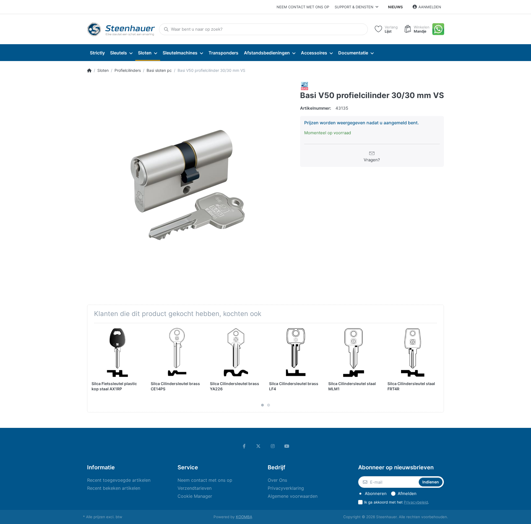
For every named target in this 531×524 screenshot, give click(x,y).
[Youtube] (287, 446)
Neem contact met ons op (303, 7)
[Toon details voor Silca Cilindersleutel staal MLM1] (353, 352)
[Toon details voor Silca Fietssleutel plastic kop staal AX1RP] (117, 352)
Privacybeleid (416, 502)
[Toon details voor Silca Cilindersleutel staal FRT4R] (412, 352)
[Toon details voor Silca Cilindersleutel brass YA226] (235, 352)
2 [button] (268, 405)
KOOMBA (244, 517)
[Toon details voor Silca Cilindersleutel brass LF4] (294, 352)
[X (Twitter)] (258, 446)
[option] (189, 183)
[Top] (89, 70)
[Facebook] (244, 446)
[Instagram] (273, 446)
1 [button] (262, 405)
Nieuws (395, 7)
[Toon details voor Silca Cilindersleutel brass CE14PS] (176, 352)
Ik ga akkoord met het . (396, 502)
